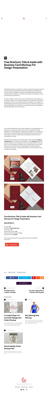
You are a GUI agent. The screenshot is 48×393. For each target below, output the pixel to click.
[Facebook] (21, 389)
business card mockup (21, 272)
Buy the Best (17, 387)
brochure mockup (11, 272)
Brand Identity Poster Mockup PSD (12, 347)
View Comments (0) (23, 283)
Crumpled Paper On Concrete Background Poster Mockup (12, 317)
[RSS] (26, 389)
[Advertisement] (24, 8)
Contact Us (31, 387)
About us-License (24, 387)
